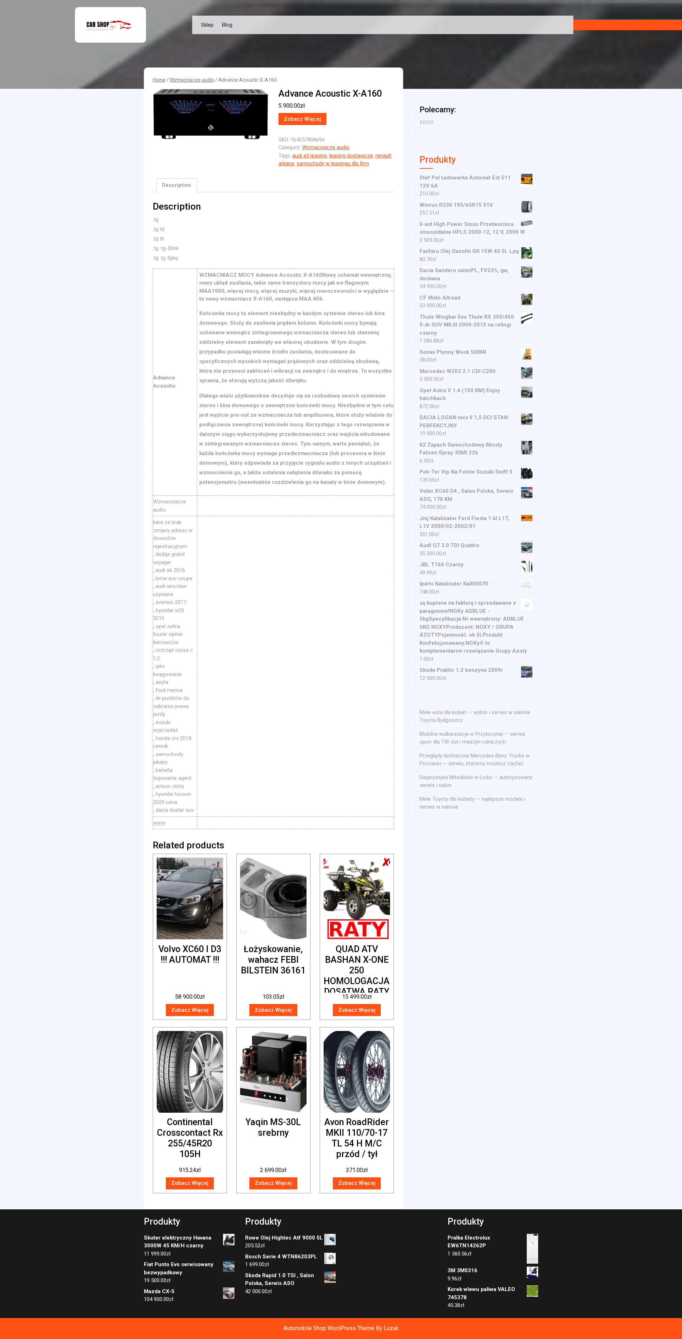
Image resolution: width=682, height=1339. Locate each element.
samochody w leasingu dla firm (333, 163)
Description (176, 185)
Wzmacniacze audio (192, 80)
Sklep (207, 25)
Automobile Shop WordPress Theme (328, 1328)
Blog (227, 25)
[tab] (176, 185)
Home (159, 80)
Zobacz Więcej (302, 119)
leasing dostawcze (351, 155)
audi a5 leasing (309, 155)
